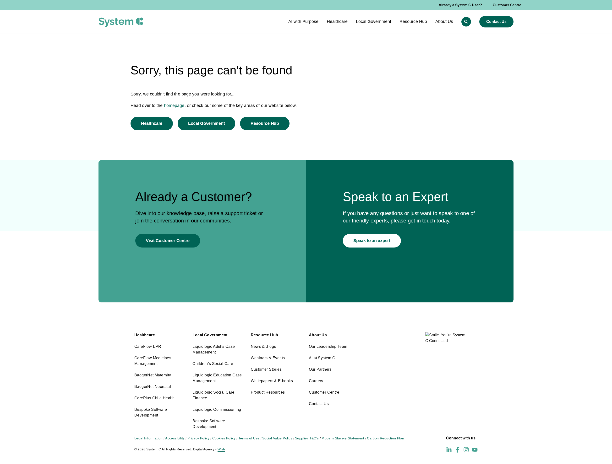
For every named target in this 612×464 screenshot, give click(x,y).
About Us (318, 335)
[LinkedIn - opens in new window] (449, 450)
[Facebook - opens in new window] (457, 450)
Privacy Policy (198, 438)
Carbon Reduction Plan (385, 438)
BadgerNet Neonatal (152, 387)
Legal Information (148, 438)
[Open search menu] (466, 21)
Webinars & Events (268, 358)
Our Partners (320, 369)
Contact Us (496, 22)
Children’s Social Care (212, 364)
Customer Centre (507, 5)
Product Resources (268, 392)
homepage (174, 105)
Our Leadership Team (328, 346)
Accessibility (175, 438)
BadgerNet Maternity (152, 375)
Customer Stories (266, 369)
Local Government (206, 123)
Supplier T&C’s (307, 438)
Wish (221, 449)
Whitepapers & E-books (272, 381)
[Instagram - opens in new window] (466, 450)
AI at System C (322, 358)
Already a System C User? (460, 5)
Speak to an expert (371, 240)
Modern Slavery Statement (343, 438)
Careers (316, 381)
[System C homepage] (120, 22)
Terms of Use (249, 438)
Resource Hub (265, 123)
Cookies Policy (224, 438)
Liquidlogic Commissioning (216, 409)
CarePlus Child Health (154, 398)
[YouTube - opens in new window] (475, 450)
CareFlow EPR (147, 346)
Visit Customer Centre (168, 240)
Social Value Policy (277, 438)
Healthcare (151, 123)
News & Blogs (263, 346)
